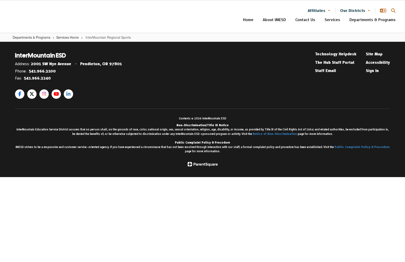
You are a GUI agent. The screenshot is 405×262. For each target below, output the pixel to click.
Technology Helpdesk (335, 54)
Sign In (372, 70)
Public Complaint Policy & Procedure (362, 147)
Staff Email (325, 70)
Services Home (67, 37)
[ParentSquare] (202, 164)
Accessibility (378, 62)
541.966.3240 (37, 78)
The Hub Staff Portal (334, 62)
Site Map (374, 54)
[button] (319, 10)
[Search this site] (393, 10)
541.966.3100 (42, 71)
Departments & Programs (31, 37)
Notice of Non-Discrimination (275, 134)
